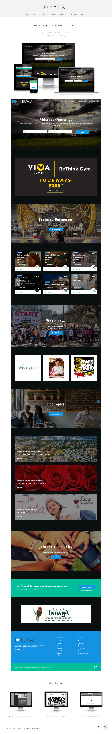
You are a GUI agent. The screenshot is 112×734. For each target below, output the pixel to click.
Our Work (53, 14)
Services (44, 14)
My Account (74, 14)
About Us (35, 14)
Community (63, 14)
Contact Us (84, 14)
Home (26, 14)
